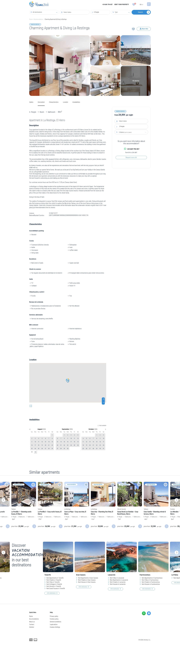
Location (65, 102)
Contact (31, 624)
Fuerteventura (145, 575)
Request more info (131, 157)
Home (30, 19)
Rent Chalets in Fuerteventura (150, 582)
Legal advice (53, 624)
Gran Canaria (80, 575)
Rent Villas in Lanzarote (117, 578)
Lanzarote (111, 575)
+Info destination (51, 593)
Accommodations (38, 19)
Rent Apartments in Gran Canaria (88, 578)
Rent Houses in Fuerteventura (150, 584)
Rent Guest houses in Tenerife (55, 588)
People (121, 126)
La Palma (174, 575)
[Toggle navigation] (149, 4)
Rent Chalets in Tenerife (53, 580)
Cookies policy (54, 619)
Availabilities (76, 102)
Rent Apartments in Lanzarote (119, 580)
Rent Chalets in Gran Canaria (86, 580)
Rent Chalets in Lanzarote (117, 582)
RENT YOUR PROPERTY (121, 4)
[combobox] (43, 12)
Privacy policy (54, 616)
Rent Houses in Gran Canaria (86, 582)
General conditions (55, 622)
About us (32, 622)
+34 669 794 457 (107, 4)
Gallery (31, 102)
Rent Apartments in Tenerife (54, 578)
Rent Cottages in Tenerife (54, 584)
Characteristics (53, 102)
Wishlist (31, 627)
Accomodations (34, 619)
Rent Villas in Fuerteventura (149, 580)
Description (41, 102)
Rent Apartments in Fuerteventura (151, 578)
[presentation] (3, 500)
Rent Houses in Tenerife (53, 586)
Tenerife (47, 575)
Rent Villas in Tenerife (53, 582)
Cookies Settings (55, 627)
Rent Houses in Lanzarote (117, 584)
